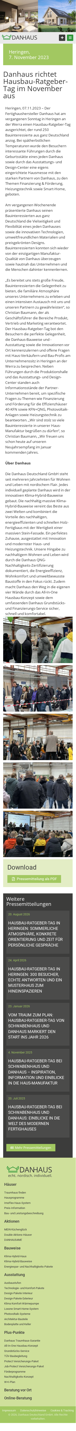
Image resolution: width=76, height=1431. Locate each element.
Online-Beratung (18, 1398)
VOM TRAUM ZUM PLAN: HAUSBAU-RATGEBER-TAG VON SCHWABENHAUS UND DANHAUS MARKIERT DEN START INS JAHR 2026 (36, 1026)
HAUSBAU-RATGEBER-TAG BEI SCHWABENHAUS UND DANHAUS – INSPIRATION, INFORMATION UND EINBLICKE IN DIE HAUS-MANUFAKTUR (36, 1072)
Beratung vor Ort (18, 1390)
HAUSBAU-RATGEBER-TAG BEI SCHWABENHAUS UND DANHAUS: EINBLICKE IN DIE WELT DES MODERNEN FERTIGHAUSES (35, 1118)
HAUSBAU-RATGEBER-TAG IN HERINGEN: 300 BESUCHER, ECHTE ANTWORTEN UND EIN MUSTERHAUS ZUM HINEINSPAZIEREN (35, 980)
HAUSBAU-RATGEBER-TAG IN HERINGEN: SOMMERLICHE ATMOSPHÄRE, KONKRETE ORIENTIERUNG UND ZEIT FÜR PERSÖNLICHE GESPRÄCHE (35, 934)
